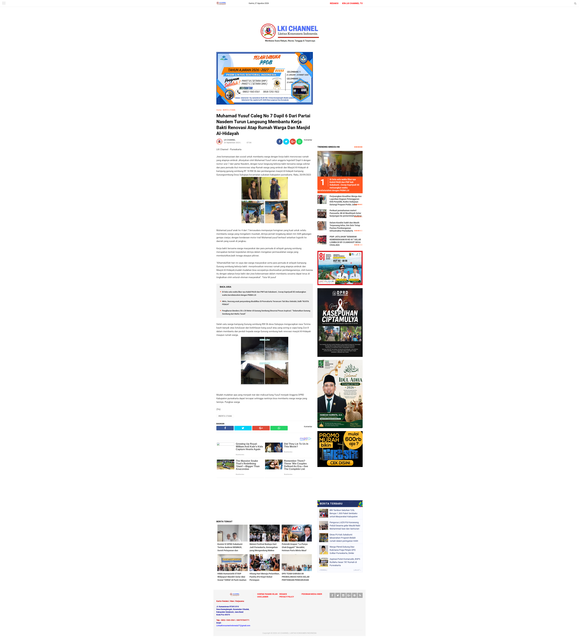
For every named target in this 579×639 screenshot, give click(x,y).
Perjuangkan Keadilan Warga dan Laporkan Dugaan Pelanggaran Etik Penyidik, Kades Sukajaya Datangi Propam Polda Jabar (346, 200)
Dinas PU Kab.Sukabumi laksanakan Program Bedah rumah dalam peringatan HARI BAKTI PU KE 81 (344, 537)
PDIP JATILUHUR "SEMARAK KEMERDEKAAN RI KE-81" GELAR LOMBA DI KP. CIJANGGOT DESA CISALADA (345, 240)
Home (218, 110)
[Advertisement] (264, 499)
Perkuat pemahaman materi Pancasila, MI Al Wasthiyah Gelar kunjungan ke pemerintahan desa (346, 213)
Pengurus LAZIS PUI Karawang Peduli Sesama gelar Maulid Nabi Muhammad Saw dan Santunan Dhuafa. (345, 525)
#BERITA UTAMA (225, 416)
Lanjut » (357, 570)
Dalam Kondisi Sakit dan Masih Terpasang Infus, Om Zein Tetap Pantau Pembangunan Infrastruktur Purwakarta (345, 226)
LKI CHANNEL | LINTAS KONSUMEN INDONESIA (296, 633)
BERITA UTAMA (229, 110)
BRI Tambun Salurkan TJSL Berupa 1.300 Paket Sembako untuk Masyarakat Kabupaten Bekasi (344, 513)
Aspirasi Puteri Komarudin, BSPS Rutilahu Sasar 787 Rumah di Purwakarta (345, 562)
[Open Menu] (4, 3)
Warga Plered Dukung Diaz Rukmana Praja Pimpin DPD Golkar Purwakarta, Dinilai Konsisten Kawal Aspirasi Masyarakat (343, 550)
